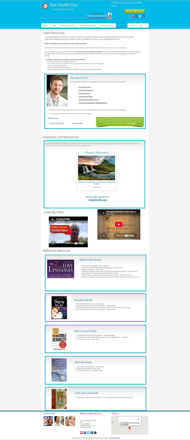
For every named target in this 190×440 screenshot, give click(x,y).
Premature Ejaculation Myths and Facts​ (93, 103)
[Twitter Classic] (140, 16)
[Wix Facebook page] (136, 16)
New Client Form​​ (85, 87)
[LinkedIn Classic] (143, 16)
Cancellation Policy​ (86, 97)
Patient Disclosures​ (86, 90)
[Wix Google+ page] (95, 432)
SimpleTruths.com (98, 199)
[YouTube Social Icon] (133, 16)
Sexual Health (77, 123)
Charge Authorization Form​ (89, 100)
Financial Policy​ (84, 93)
